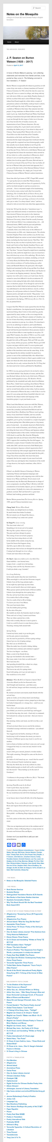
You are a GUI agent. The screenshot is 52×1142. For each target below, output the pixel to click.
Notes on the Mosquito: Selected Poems (22, 880)
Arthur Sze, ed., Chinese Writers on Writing (23, 989)
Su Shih (20, 868)
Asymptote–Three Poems (16, 924)
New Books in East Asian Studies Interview (23, 897)
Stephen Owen (22, 865)
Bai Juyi (14, 852)
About (17, 42)
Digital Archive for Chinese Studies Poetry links (24, 1083)
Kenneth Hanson (24, 859)
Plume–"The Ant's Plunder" (17, 947)
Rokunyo (24, 863)
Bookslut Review (13, 892)
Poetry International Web (16, 1119)
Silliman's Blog (12, 1124)
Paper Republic (12, 1109)
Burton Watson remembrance (23, 850)
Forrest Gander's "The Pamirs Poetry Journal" (24, 1005)
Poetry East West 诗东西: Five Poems (20, 955)
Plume (9, 1111)
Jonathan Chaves (30, 857)
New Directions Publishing (17, 1104)
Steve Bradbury (33, 865)
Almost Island (12, 1065)
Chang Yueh (15, 854)
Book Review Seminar (15, 889)
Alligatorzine (11, 1063)
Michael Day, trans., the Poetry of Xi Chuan (23, 1028)
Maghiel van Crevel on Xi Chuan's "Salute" (23, 1012)
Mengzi (30, 861)
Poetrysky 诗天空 (13, 1122)
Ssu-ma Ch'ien (12, 865)
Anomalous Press (13, 1068)
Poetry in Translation (14, 1117)
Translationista (12, 1134)
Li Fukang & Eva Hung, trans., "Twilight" (22, 1010)
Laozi (39, 859)
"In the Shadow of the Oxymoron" (19, 984)
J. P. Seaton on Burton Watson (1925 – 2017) (20, 59)
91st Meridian (12, 1060)
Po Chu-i (37, 861)
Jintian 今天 (11, 1099)
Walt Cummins (16, 870)
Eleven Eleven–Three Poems (17, 937)
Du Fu (22, 854)
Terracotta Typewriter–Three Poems (20, 962)
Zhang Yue (24, 870)
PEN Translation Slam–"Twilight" (19, 944)
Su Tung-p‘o (28, 868)
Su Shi (15, 868)
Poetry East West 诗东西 (16, 1114)
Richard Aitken (15, 863)
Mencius (25, 861)
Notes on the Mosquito (22, 14)
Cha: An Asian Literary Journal (18, 1073)
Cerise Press (11, 1070)
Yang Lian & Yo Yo (14, 1137)
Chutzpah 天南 (12, 1078)
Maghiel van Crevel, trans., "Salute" (20, 1025)
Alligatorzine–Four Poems (16, 919)
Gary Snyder (37, 854)
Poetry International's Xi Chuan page (20, 1036)
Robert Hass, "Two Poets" (16, 1038)
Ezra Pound (29, 854)
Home (9, 42)
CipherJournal (12, 1081)
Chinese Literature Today (16, 1075)
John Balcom (18, 857)
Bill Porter (21, 852)
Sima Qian (40, 863)
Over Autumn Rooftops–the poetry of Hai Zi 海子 (25, 1106)
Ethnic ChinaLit (12, 1086)
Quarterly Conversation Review (18, 900)
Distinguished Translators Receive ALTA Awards (25, 894)
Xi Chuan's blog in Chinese (17, 1051)
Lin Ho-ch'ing (16, 861)
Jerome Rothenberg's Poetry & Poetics (21, 1096)
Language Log (12, 1101)
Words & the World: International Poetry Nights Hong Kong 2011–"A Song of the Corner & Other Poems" (25, 973)
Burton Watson (31, 852)
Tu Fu (34, 868)
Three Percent (12, 1132)
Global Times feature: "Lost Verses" (20, 1007)
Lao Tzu (33, 859)
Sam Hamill (32, 863)
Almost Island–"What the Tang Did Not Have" (23, 921)
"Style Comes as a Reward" (17, 987)
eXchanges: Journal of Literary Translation (22, 1088)
